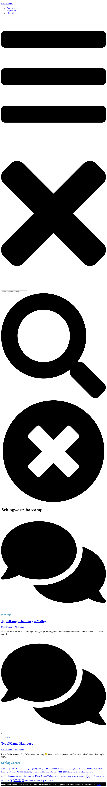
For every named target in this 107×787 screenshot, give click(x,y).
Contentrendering (68, 769)
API (13, 769)
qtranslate (72, 772)
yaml (51, 780)
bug (31, 769)
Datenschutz (12, 8)
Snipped (27, 776)
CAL (46, 768)
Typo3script (100, 776)
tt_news (55, 776)
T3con (37, 776)
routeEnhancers (8, 776)
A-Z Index (4, 769)
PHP (60, 771)
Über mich (11, 13)
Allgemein (19, 627)
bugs (41, 769)
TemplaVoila (46, 776)
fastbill (90, 769)
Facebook (83, 769)
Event (76, 769)
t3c (33, 776)
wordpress (43, 780)
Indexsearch (12, 772)
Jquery (29, 772)
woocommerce (31, 780)
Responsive (89, 772)
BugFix (36, 769)
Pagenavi (54, 772)
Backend (19, 769)
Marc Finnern (7, 3)
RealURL (80, 771)
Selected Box (19, 776)
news (49, 772)
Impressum (11, 10)
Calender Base (55, 768)
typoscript (17, 780)
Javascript (21, 772)
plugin (66, 772)
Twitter (62, 776)
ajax (9, 769)
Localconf (36, 772)
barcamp (26, 769)
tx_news (68, 776)
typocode (5, 780)
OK (99, 784)
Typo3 (90, 775)
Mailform (43, 772)
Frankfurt (98, 769)
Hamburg (4, 772)
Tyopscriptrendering (77, 776)
